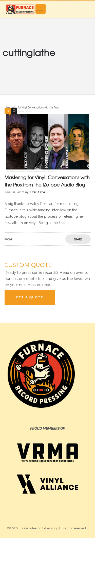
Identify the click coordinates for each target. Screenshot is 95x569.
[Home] (20, 9)
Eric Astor (38, 192)
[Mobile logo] (47, 553)
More (8, 239)
